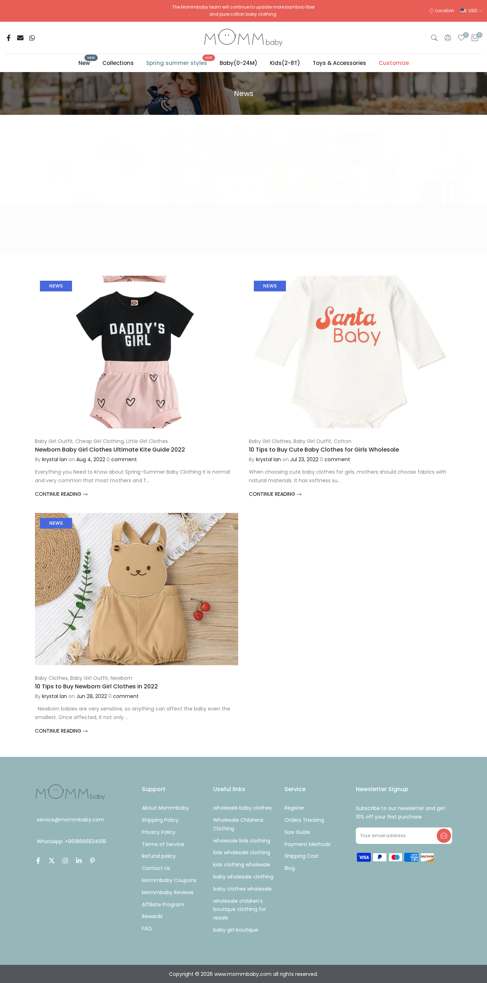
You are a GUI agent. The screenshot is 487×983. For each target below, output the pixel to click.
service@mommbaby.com (70, 819)
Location (444, 10)
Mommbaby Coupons (169, 880)
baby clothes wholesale (242, 888)
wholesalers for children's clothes (424, 216)
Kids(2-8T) (285, 63)
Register (294, 807)
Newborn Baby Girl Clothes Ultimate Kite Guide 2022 (110, 449)
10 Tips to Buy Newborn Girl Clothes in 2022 (96, 686)
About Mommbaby (165, 807)
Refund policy (159, 856)
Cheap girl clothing (99, 441)
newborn (121, 678)
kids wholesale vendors (98, 216)
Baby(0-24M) (238, 63)
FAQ (147, 928)
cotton (343, 441)
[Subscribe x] (444, 836)
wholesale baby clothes (242, 807)
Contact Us (156, 868)
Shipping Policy (160, 820)
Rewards (152, 916)
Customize (394, 63)
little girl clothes (147, 441)
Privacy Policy (158, 832)
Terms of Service (163, 844)
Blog (289, 868)
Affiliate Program (163, 904)
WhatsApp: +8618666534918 (71, 841)
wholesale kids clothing (241, 840)
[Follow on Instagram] (65, 860)
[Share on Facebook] (8, 38)
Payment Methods (307, 844)
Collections (118, 63)
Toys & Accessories (339, 63)
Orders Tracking (304, 820)
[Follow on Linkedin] (79, 860)
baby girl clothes (270, 441)
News (56, 285)
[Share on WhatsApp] (32, 38)
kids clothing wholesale (241, 864)
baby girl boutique (235, 929)
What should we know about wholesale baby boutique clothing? (243, 230)
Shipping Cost (301, 856)
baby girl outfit (54, 441)
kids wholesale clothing (241, 852)
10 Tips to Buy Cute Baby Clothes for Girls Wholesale (324, 449)
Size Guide (297, 832)
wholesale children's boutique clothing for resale (239, 909)
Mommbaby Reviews (168, 892)
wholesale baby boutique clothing (261, 216)
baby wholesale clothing (243, 876)
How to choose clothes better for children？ (406, 230)
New (86, 62)
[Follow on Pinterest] (92, 860)
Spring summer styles (179, 62)
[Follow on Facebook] (38, 860)
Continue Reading (59, 494)
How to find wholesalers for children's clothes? (81, 230)
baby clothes (51, 678)
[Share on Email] (20, 38)
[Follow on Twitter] (51, 860)
